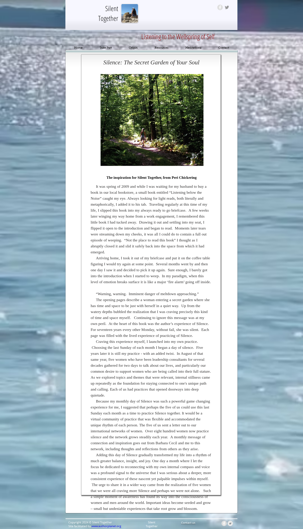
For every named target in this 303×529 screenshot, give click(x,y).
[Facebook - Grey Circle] (220, 7)
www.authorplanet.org (106, 526)
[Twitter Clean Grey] (230, 523)
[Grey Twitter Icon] (227, 7)
